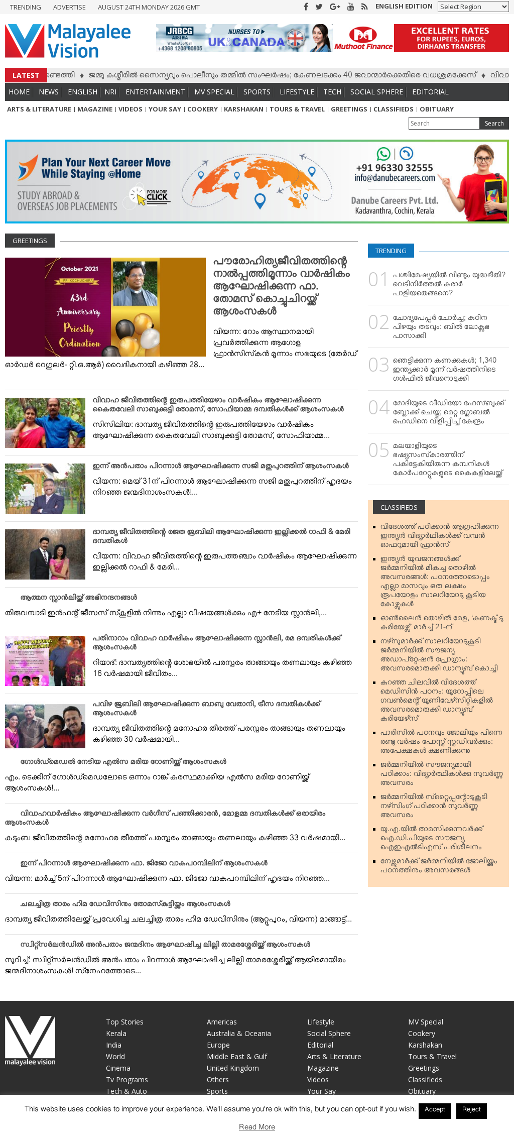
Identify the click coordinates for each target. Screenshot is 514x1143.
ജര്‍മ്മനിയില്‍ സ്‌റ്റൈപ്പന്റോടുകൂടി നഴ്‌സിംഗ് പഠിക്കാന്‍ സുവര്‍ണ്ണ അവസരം (433, 808)
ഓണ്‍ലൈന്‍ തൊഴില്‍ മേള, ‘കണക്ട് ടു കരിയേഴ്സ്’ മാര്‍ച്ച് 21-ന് (441, 625)
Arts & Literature (39, 108)
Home (19, 91)
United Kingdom (233, 1068)
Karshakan (244, 108)
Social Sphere (376, 91)
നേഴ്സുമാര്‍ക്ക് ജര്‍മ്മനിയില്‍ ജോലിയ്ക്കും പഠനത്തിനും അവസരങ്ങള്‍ (438, 868)
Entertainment (155, 91)
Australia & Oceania (239, 1033)
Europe (218, 1045)
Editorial (430, 91)
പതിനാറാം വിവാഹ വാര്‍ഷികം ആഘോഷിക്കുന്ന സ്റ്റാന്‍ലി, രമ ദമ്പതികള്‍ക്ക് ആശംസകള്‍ (217, 645)
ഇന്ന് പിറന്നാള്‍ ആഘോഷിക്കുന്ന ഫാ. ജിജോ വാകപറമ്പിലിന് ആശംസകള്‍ (144, 865)
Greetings (349, 108)
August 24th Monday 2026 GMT (149, 7)
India (113, 1045)
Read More (257, 1129)
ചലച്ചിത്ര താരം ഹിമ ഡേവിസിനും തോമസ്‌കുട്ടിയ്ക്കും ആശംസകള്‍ (125, 905)
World (115, 1056)
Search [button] (494, 123)
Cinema (118, 1068)
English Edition (404, 6)
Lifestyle (297, 91)
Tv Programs (127, 1079)
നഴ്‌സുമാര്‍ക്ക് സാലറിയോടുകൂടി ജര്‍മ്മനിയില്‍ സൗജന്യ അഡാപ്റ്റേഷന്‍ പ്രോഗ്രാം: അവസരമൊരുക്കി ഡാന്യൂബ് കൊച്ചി (439, 657)
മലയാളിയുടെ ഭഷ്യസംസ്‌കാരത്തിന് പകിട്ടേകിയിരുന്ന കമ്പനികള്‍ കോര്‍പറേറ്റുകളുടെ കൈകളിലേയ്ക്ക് (447, 461)
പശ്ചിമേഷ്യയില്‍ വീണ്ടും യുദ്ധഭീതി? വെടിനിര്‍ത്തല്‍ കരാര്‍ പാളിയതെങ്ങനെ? (449, 286)
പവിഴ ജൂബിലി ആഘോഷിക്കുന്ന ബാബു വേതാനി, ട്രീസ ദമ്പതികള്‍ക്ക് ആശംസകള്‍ (206, 711)
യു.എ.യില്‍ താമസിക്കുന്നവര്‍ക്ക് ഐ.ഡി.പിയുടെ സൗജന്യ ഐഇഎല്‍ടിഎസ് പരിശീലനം (431, 840)
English (82, 91)
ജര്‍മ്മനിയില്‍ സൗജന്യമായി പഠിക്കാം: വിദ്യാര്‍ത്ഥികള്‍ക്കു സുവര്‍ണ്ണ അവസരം (441, 775)
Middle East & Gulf (237, 1056)
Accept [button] (435, 1110)
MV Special (214, 91)
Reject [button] (471, 1110)
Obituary (437, 108)
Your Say (165, 108)
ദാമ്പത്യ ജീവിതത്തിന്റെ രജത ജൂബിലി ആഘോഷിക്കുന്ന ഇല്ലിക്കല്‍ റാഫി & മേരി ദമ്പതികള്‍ (221, 538)
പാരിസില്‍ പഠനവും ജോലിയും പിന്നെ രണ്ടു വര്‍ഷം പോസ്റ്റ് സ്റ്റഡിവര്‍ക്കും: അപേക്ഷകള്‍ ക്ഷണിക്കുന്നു (441, 743)
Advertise (69, 7)
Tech (332, 91)
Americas (222, 1021)
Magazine (94, 108)
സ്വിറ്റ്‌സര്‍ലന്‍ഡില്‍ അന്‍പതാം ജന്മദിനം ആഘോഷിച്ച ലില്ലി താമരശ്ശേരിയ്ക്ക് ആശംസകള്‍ (165, 946)
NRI (110, 91)
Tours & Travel (297, 108)
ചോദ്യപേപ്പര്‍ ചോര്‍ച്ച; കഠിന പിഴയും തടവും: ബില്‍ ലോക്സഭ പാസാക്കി (441, 328)
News (49, 91)
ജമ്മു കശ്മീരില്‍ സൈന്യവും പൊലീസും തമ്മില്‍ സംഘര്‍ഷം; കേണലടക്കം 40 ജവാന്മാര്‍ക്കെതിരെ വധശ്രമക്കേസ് (259, 76)
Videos (130, 108)
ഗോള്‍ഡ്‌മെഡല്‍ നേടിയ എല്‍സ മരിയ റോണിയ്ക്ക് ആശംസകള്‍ (123, 763)
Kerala (116, 1033)
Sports (257, 91)
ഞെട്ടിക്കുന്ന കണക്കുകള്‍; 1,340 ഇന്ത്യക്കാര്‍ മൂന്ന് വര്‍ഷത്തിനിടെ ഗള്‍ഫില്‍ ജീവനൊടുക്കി (444, 371)
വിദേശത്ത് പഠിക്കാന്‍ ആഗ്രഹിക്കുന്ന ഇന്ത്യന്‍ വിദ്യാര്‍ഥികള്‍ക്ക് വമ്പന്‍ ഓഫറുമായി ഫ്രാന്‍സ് (439, 537)
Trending (25, 7)
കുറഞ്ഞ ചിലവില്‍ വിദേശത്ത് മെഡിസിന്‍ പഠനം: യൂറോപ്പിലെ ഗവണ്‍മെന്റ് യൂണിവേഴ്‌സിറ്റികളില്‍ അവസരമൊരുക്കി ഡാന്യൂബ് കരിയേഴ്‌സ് (436, 702)
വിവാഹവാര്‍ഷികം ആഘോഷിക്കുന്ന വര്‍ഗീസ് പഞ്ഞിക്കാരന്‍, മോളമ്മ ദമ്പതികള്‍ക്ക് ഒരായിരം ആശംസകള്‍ (165, 820)
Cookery (202, 108)
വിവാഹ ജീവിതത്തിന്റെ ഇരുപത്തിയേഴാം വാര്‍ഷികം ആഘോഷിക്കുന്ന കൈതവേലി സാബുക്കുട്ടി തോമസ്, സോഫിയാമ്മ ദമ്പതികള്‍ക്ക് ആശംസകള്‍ (218, 407)
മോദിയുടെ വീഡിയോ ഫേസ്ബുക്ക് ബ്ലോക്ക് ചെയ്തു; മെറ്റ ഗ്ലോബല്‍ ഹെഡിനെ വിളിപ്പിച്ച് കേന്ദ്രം (448, 414)
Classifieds (393, 108)
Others (218, 1079)
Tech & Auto (126, 1091)
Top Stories (125, 1021)
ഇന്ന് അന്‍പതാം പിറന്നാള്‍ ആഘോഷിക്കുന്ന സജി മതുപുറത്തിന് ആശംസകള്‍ (221, 468)
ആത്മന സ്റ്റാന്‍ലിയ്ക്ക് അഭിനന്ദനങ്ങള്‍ (79, 599)
